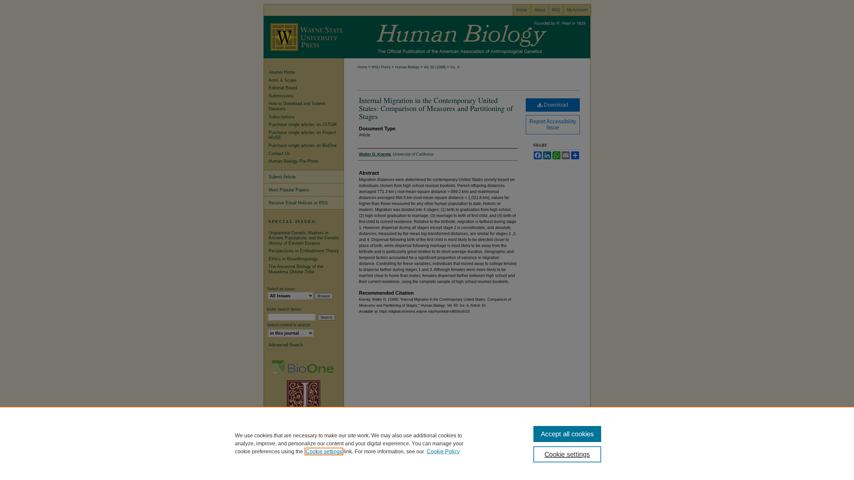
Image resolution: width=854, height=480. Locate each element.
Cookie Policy (443, 451)
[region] (427, 443)
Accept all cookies (567, 434)
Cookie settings (324, 451)
